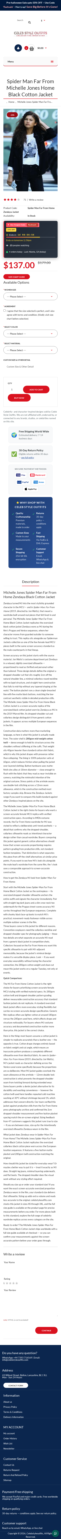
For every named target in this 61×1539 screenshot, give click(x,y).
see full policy (27, 457)
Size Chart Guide (16, 277)
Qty (10, 383)
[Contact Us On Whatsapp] (55, 1533)
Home (11, 102)
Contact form (15, 1385)
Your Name (9, 1262)
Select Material (12, 343)
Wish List (7, 1443)
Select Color (11, 327)
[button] (37, 48)
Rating (7, 1278)
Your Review (10, 1290)
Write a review (36, 199)
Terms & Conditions (12, 1412)
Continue (46, 1330)
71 (25, 199)
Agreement (10, 306)
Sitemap (7, 1480)
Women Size (10, 290)
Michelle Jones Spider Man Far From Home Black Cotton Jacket (35, 102)
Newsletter (8, 1448)
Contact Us (8, 1465)
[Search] (29, 22)
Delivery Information (13, 1417)
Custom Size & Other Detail (16, 360)
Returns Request (11, 1470)
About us (7, 1401)
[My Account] (18, 48)
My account (9, 1433)
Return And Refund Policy (15, 1475)
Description (30, 582)
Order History (10, 1438)
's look (54, 864)
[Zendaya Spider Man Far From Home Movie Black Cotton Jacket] (30, 150)
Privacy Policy (10, 1407)
